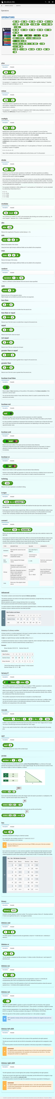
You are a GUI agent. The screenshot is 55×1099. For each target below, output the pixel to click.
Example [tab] (12, 67)
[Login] (52, 2)
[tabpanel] (27, 77)
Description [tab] (5, 67)
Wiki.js (50, 1097)
